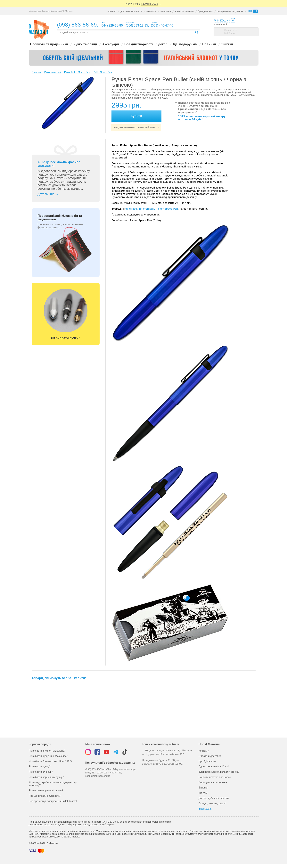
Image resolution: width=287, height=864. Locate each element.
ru (250, 11)
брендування (205, 11)
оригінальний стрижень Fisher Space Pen (151, 208)
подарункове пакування (230, 11)
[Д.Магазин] (39, 29)
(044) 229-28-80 (110, 821)
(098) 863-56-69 (77, 25)
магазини (165, 11)
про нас (112, 11)
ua (255, 11)
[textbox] (125, 32)
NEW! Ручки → (144, 3)
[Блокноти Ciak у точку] (143, 58)
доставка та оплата (131, 11)
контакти (151, 11)
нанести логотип (184, 11)
